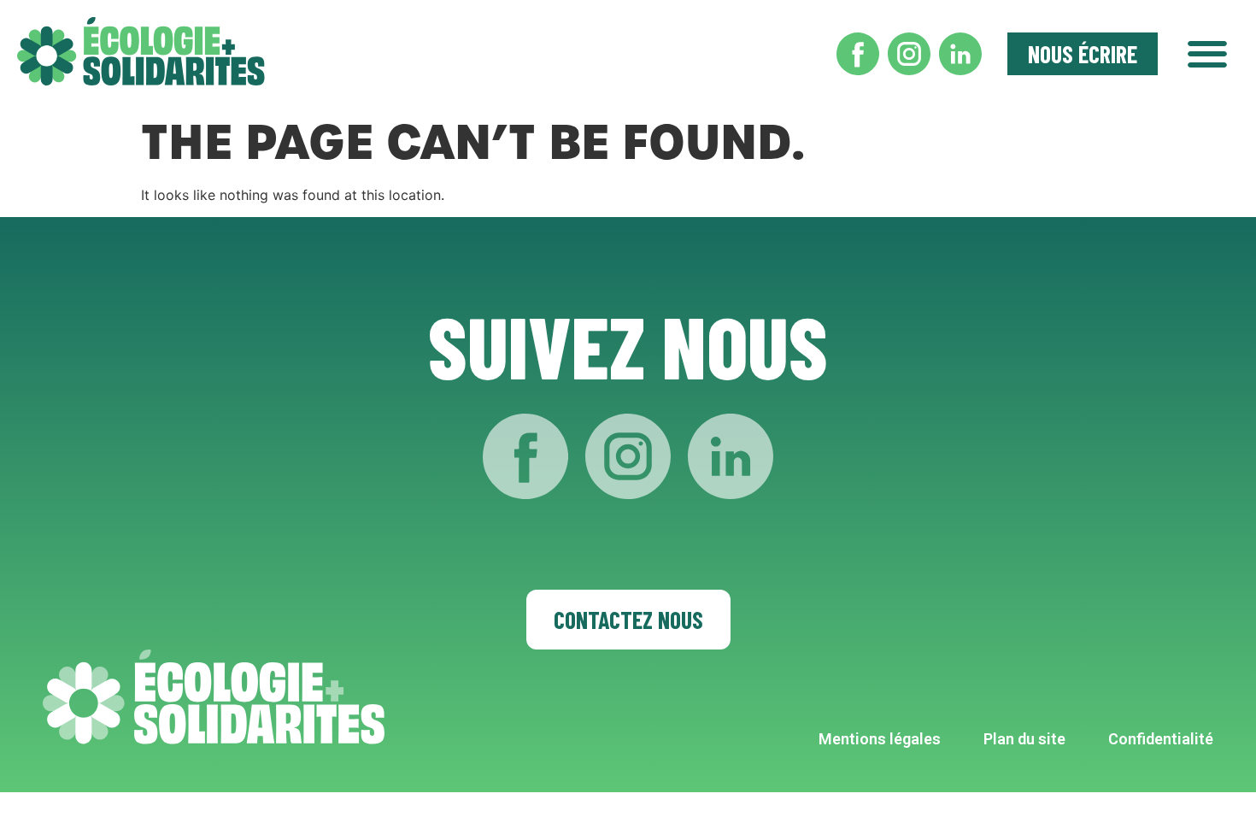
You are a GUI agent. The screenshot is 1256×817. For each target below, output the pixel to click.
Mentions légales (880, 739)
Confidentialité (1160, 739)
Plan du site (1024, 739)
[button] (1207, 51)
